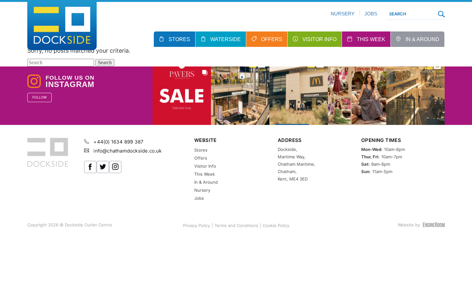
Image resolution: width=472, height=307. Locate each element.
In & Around (422, 39)
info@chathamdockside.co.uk (127, 151)
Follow (39, 97)
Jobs (370, 13)
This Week (371, 39)
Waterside (225, 39)
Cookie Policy (276, 225)
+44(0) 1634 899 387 (118, 142)
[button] (182, 95)
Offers (271, 39)
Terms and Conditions (236, 225)
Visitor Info (319, 39)
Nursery (342, 13)
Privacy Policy (196, 225)
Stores (179, 39)
